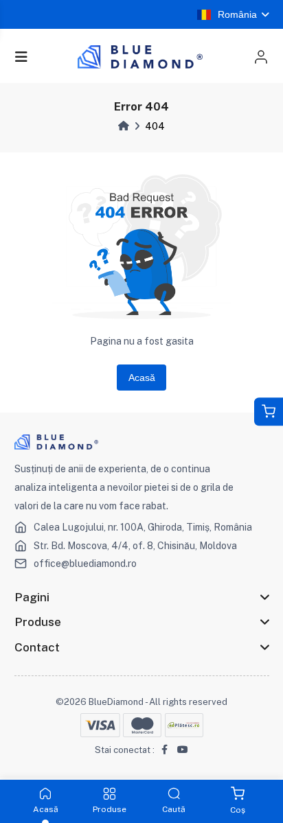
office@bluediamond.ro (85, 563)
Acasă (141, 377)
